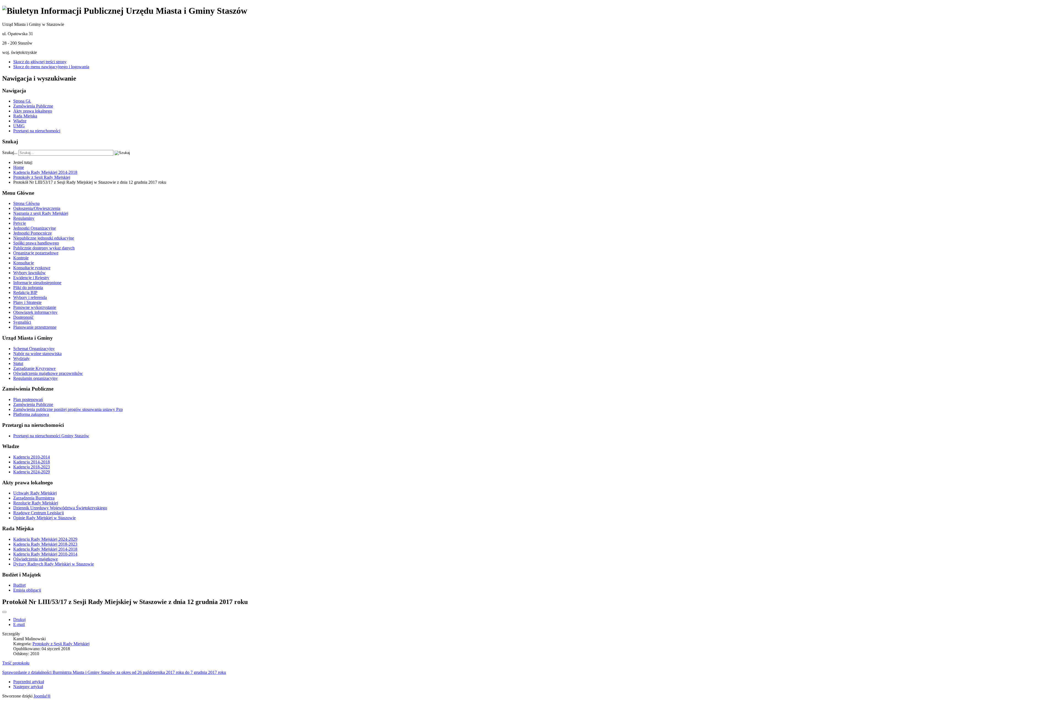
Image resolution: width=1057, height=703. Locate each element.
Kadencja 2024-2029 (31, 471)
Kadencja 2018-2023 (31, 467)
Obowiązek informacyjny (35, 312)
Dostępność (23, 317)
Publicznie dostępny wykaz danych (44, 248)
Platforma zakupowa (31, 414)
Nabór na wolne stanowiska (37, 353)
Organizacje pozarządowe (35, 253)
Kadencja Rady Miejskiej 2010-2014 (45, 554)
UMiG (19, 125)
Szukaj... (9, 152)
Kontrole (21, 258)
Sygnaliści (22, 322)
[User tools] (4, 612)
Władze (19, 121)
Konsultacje (23, 262)
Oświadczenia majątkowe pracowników (48, 373)
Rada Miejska (25, 116)
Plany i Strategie (27, 302)
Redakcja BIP (25, 292)
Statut (18, 363)
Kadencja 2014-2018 (31, 462)
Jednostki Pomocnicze (32, 233)
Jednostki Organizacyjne (34, 228)
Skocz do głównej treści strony (40, 61)
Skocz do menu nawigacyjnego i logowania (51, 66)
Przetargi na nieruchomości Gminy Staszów (51, 435)
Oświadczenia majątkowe (35, 559)
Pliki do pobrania (28, 287)
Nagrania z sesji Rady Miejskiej (40, 213)
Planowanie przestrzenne (34, 327)
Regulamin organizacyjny (35, 378)
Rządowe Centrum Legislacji (38, 512)
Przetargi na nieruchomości (36, 130)
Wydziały (21, 358)
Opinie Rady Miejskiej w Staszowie (44, 517)
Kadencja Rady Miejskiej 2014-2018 (45, 549)
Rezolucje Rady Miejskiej (35, 503)
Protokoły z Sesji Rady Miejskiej (60, 643)
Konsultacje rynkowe (31, 267)
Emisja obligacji (27, 590)
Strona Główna (26, 203)
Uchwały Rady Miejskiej (35, 493)
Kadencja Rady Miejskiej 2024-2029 (45, 539)
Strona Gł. (22, 101)
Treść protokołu (15, 663)
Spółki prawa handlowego (36, 243)
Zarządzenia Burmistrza (34, 498)
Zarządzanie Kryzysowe (34, 368)
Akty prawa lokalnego (32, 111)
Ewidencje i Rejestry (31, 277)
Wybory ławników (29, 272)
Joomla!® (42, 696)
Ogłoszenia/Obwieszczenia (36, 208)
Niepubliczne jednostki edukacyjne (43, 238)
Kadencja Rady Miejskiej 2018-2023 (45, 544)
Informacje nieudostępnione (37, 282)
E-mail (19, 624)
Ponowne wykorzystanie (34, 307)
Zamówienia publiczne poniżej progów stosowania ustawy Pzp (68, 409)
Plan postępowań (28, 399)
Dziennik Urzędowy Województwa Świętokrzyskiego (60, 508)
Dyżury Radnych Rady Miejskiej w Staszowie (53, 564)
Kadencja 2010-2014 (31, 457)
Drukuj (19, 619)
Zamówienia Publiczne (33, 106)
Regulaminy (23, 218)
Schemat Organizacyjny (34, 348)
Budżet (19, 585)
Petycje (19, 223)
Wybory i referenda (30, 297)
